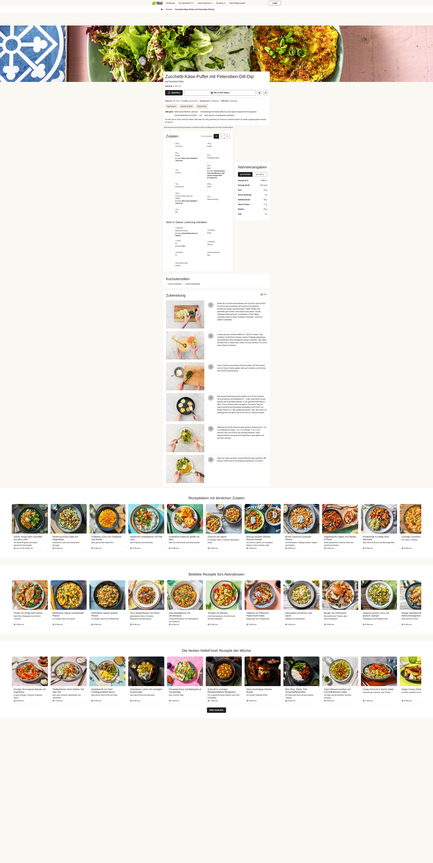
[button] (198, 136)
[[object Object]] (259, 92)
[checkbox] (166, 86)
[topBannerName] (216, 19)
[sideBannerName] (252, 145)
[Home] (161, 9)
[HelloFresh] (157, 3)
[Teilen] (265, 92)
